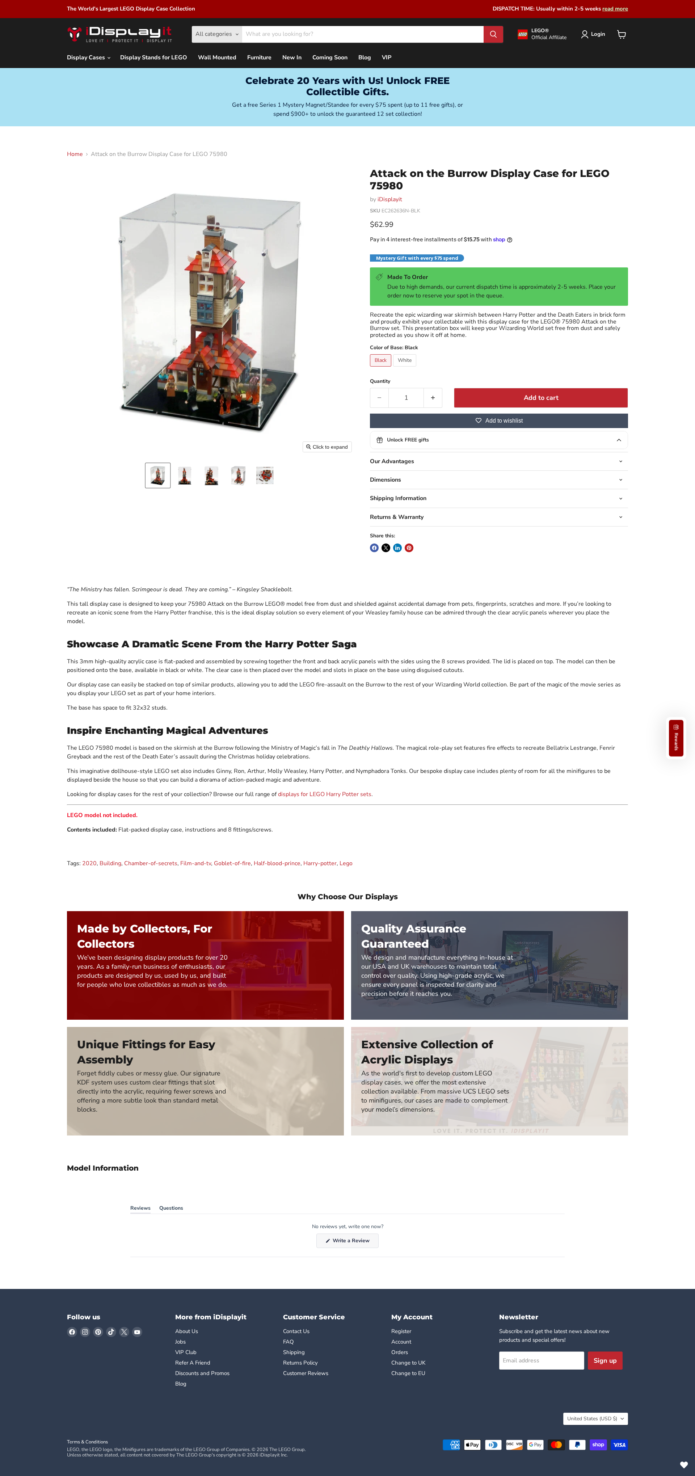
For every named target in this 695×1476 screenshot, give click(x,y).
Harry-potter (320, 863)
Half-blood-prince (277, 863)
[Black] (381, 368)
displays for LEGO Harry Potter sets (324, 794)
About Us (186, 1331)
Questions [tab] (171, 1209)
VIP (386, 58)
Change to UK (409, 1362)
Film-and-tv (195, 863)
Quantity (380, 381)
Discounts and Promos (202, 1373)
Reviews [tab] (140, 1209)
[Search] (493, 34)
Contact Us (296, 1331)
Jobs (180, 1341)
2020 (89, 863)
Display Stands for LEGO (153, 58)
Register (401, 1331)
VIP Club (186, 1352)
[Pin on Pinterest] (409, 548)
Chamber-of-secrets (150, 863)
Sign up (605, 1360)
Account (401, 1341)
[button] (158, 475)
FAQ (288, 1341)
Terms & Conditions (87, 1442)
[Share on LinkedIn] (397, 548)
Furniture (259, 58)
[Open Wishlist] (684, 1465)
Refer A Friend (192, 1362)
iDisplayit (390, 199)
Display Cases (86, 58)
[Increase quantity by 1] (433, 398)
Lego (346, 863)
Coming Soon (330, 58)
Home (75, 154)
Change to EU (409, 1373)
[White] (405, 368)
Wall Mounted (217, 58)
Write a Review (355, 1242)
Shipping (294, 1352)
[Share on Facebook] (374, 548)
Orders (399, 1352)
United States (592, 1418)
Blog (364, 58)
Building (110, 863)
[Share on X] (386, 548)
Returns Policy (300, 1362)
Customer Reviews (305, 1373)
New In (292, 58)
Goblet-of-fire (232, 863)
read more (615, 8)
